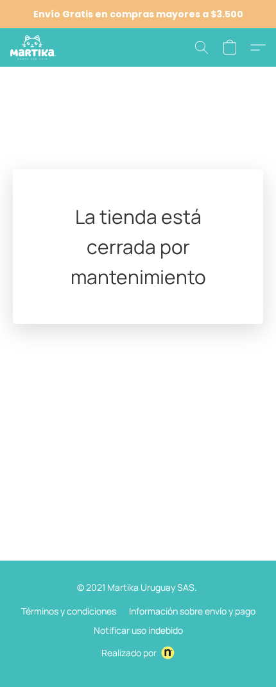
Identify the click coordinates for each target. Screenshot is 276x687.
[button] (34, 47)
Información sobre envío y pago (192, 611)
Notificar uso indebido (138, 630)
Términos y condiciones (68, 611)
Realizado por (129, 653)
